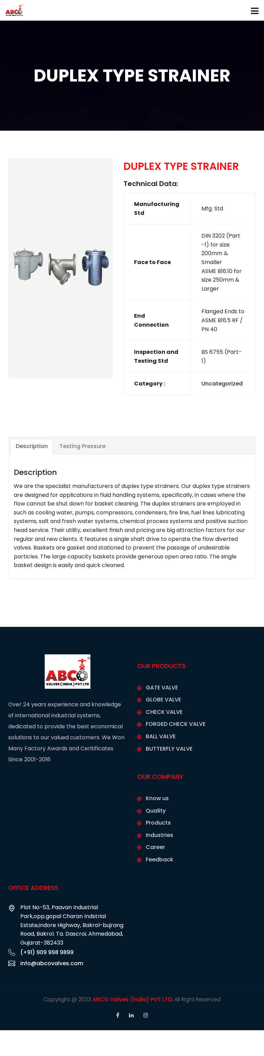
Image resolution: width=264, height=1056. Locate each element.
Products (158, 823)
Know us (157, 798)
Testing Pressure (82, 446)
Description (32, 446)
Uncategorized (222, 384)
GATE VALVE (162, 688)
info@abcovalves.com (51, 963)
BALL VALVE (161, 736)
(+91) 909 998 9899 (47, 952)
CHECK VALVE (164, 712)
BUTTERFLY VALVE (169, 749)
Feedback (159, 859)
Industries (159, 835)
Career (155, 847)
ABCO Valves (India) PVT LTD (132, 999)
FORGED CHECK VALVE (176, 724)
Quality (156, 811)
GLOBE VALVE (163, 700)
